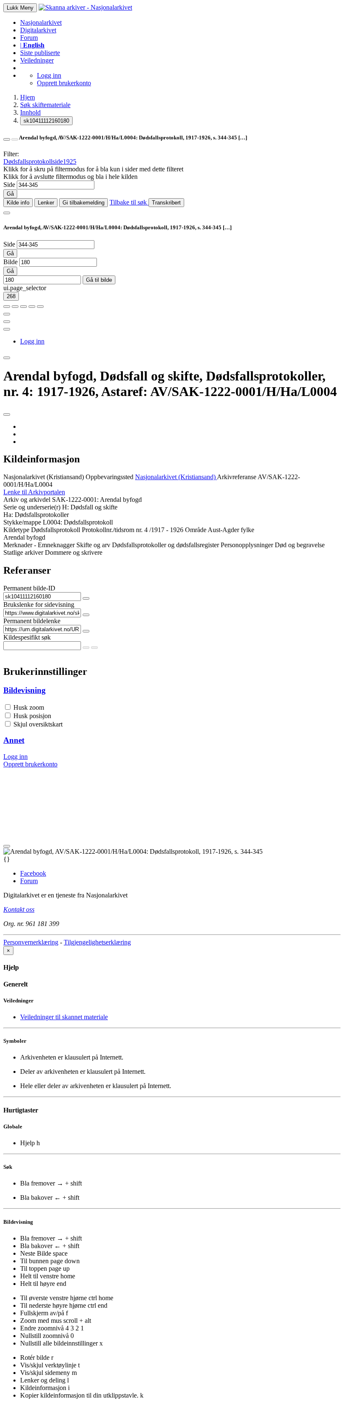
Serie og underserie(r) (31, 507)
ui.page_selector (24, 287)
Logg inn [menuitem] (32, 341)
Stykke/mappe (22, 522)
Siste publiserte (40, 52)
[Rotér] (23, 306)
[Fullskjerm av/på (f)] (6, 314)
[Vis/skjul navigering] (6, 213)
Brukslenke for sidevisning (38, 604)
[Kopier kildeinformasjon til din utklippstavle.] (6, 321)
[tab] (172, 690)
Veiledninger (37, 60)
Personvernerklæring (30, 942)
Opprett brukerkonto (64, 83)
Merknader (17, 544)
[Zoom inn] (6, 306)
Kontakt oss (18, 909)
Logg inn (49, 75)
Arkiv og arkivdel (26, 499)
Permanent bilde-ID (29, 588)
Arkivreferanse (236, 476)
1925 (69, 161)
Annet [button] (13, 740)
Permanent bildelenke (31, 620)
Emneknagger (56, 544)
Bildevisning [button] (24, 690)
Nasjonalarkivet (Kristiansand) (43, 476)
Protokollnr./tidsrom (108, 529)
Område (195, 529)
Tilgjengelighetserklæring (97, 942)
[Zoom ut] (15, 306)
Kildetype (16, 529)
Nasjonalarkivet (41, 22)
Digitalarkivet (38, 30)
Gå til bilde (99, 280)
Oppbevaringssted (109, 476)
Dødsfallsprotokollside (33, 161)
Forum (29, 37)
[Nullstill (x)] (40, 306)
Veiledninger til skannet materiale (64, 1016)
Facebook (33, 873)
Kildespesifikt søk (27, 637)
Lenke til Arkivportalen (34, 492)
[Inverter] (32, 306)
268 (11, 296)
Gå (10, 194)
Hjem (27, 97)
